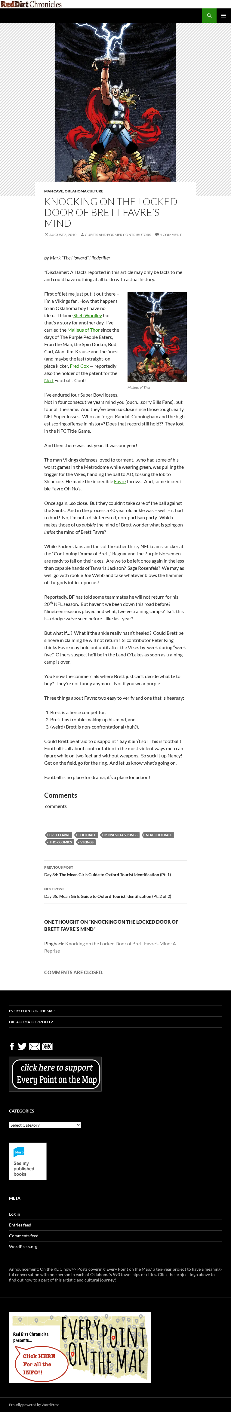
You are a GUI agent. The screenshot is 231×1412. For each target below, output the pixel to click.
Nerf (49, 380)
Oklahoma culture (84, 191)
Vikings (87, 842)
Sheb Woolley (87, 315)
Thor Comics (60, 842)
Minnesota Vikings (120, 835)
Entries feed (20, 1224)
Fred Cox (79, 366)
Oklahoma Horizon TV (31, 1022)
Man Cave (53, 191)
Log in (14, 1214)
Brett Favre (59, 835)
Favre (120, 481)
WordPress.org (23, 1246)
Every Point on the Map (31, 1010)
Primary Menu (224, 15)
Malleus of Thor (83, 330)
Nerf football (159, 835)
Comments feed (23, 1235)
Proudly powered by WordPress (34, 1404)
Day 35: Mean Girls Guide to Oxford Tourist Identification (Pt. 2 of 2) (107, 893)
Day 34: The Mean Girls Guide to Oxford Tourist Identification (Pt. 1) (107, 871)
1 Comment (171, 234)
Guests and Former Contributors (118, 234)
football (87, 835)
